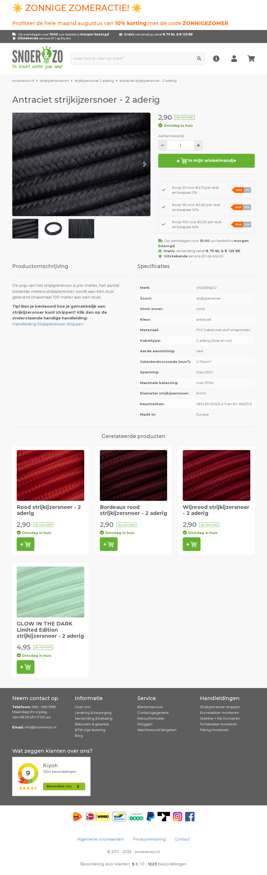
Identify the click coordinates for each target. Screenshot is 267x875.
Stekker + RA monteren (220, 718)
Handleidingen (220, 698)
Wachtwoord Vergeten (157, 730)
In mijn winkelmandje (211, 160)
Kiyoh (65, 38)
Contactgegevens (152, 712)
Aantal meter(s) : (172, 136)
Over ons (82, 707)
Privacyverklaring (149, 839)
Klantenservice (150, 707)
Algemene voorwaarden (100, 839)
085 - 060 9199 (44, 707)
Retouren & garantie (92, 724)
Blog (79, 735)
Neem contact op (35, 698)
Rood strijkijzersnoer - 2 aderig (49, 510)
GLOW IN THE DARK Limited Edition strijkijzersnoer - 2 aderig (50, 630)
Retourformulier (151, 718)
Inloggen (145, 724)
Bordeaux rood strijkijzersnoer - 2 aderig (133, 510)
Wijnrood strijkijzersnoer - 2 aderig (216, 510)
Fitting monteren (214, 730)
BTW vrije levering (90, 730)
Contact (182, 839)
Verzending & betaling (93, 718)
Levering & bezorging (93, 712)
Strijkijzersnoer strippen (220, 707)
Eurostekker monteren (219, 712)
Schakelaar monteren (218, 724)
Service (146, 698)
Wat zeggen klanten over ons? (52, 751)
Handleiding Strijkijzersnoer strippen (47, 324)
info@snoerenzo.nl (40, 727)
